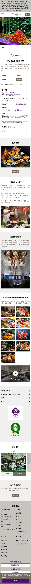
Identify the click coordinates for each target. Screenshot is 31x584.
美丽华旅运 (4, 556)
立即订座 (19, 79)
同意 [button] (15, 581)
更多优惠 (15, 171)
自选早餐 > (19, 75)
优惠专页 (5, 84)
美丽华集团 (4, 540)
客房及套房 (19, 513)
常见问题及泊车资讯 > (22, 104)
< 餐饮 (2, 48)
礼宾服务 (18, 529)
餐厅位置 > (4, 104)
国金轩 (13, 451)
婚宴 (17, 519)
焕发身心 (18, 525)
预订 (27, 14)
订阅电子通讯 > (15, 565)
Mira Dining (4, 547)
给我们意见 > (15, 572)
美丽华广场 (4, 550)
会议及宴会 (19, 522)
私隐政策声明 (19, 122)
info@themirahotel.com (8, 529)
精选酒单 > (4, 79)
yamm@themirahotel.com (13, 94)
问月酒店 (3, 543)
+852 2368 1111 (8, 524)
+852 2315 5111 (10, 92)
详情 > (7, 473)
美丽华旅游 (4, 553)
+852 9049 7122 (9, 95)
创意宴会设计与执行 (22, 532)
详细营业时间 (17, 110)
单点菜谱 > (4, 75)
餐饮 (17, 516)
